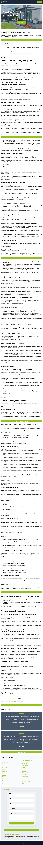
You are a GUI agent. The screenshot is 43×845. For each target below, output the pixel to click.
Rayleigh (24, 769)
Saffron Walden (5, 771)
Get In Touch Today (21, 39)
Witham (3, 783)
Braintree (4, 776)
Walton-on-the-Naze (26, 781)
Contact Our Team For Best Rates (21, 137)
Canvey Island (25, 772)
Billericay (4, 769)
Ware (15, 701)
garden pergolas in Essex (13, 65)
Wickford (3, 778)
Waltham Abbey (19, 701)
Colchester (24, 778)
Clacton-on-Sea (25, 779)
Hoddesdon (6, 701)
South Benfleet (25, 765)
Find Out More (21, 591)
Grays (3, 780)
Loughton (4, 764)
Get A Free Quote (21, 752)
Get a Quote (20, 22)
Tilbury (23, 762)
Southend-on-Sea (25, 776)
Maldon (23, 767)
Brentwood (4, 766)
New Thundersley (25, 763)
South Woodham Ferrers (27, 760)
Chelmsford (4, 767)
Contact (39, 1)
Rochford (24, 774)
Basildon (4, 774)
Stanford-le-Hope (5, 782)
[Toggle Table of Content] (11, 44)
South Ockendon (5, 773)
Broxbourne (11, 701)
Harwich (23, 783)
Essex (2, 701)
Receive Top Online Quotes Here (21, 421)
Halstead (24, 770)
